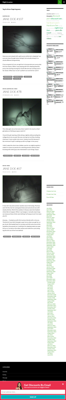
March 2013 (50, 336)
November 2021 (51, 257)
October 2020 (50, 270)
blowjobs (49, 16)
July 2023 (49, 236)
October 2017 (51, 308)
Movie (4, 88)
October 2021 (50, 259)
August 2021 (50, 262)
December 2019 (51, 279)
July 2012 (50, 344)
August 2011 (50, 352)
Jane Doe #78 (12, 91)
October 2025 (50, 213)
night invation (8, 78)
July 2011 (50, 353)
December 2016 (51, 318)
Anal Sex (57, 13)
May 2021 (49, 265)
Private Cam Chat (51, 194)
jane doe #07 (26, 236)
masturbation (51, 28)
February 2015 (51, 325)
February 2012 (51, 345)
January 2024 (50, 230)
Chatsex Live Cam (51, 191)
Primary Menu (64, 2)
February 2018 (51, 304)
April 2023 (49, 237)
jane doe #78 (26, 155)
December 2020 (51, 268)
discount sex (56, 18)
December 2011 (51, 347)
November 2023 (51, 231)
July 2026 (49, 208)
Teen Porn (51, 36)
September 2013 (51, 331)
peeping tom (52, 30)
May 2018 (50, 302)
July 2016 (50, 322)
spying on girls (57, 34)
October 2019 (51, 282)
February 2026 (50, 211)
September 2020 (51, 271)
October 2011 (51, 348)
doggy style (7, 236)
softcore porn (51, 34)
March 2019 (50, 291)
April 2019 (50, 290)
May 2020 (49, 276)
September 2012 (51, 341)
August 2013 (50, 333)
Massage (5, 377)
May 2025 (49, 216)
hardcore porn (53, 22)
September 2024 (51, 222)
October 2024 (50, 220)
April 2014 (50, 328)
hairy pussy (17, 155)
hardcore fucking (55, 20)
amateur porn (51, 13)
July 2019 (50, 285)
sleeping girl (17, 78)
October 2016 (51, 319)
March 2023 (50, 239)
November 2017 (51, 307)
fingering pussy (18, 76)
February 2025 (50, 217)
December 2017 (51, 305)
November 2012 (51, 338)
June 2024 (49, 223)
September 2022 (51, 245)
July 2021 (49, 264)
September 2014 (51, 327)
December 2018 (51, 294)
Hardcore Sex (52, 25)
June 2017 (50, 311)
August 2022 (50, 247)
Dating (4, 374)
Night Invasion (8, 2)
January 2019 (51, 293)
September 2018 (51, 299)
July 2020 (49, 274)
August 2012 (50, 342)
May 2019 (50, 288)
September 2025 (51, 214)
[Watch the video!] (22, 39)
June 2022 (49, 248)
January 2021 (50, 267)
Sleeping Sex (6, 16)
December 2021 (51, 256)
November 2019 (51, 281)
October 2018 (51, 298)
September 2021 (51, 260)
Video (15, 88)
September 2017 (51, 310)
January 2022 (50, 254)
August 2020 (50, 273)
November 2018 (51, 296)
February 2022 (50, 253)
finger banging (8, 76)
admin (14, 22)
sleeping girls (54, 33)
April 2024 (49, 227)
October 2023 (50, 233)
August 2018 (50, 301)
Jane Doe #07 (12, 168)
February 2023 (50, 240)
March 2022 (50, 251)
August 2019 (50, 284)
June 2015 (50, 324)
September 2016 (51, 321)
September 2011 (51, 350)
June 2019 (50, 287)
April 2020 (49, 277)
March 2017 (50, 314)
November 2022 (51, 244)
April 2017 (50, 313)
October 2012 (51, 339)
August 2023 (50, 234)
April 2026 (49, 210)
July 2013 (50, 335)
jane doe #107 (28, 76)
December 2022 (51, 242)
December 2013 (51, 330)
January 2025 (50, 219)
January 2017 (51, 316)
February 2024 (50, 228)
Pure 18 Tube (50, 197)
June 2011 (50, 355)
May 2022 (49, 250)
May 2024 (49, 225)
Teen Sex (56, 36)
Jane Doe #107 (13, 19)
